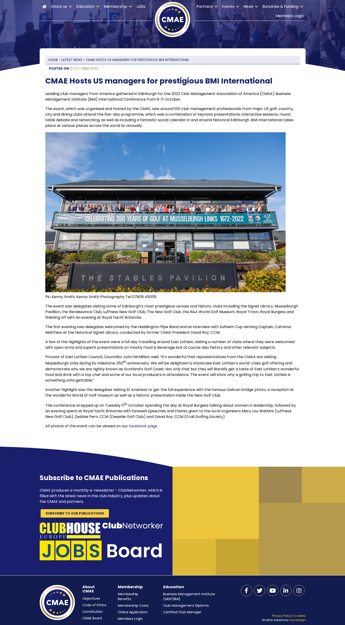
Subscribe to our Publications (75, 513)
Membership (115, 6)
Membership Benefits (128, 596)
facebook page (143, 426)
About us (59, 6)
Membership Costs (133, 605)
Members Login (290, 16)
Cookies (300, 616)
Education (85, 6)
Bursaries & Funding (280, 6)
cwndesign (297, 620)
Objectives (91, 598)
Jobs (140, 6)
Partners (204, 6)
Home (44, 6)
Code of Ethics (94, 605)
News (248, 6)
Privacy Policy (281, 616)
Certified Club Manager (182, 612)
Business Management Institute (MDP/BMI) (189, 596)
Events (228, 6)
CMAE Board (92, 618)
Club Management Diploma (186, 605)
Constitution (92, 611)
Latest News (71, 59)
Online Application (133, 612)
